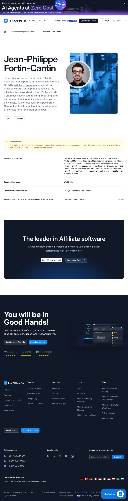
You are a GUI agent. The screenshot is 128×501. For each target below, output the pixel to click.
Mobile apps (9, 405)
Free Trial (105, 21)
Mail (7, 119)
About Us (56, 388)
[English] (86, 479)
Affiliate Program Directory (88, 415)
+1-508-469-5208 (16, 466)
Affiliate (7, 158)
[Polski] (113, 479)
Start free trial (12, 430)
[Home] (5, 31)
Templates (81, 393)
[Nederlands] (109, 479)
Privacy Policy (81, 492)
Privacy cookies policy (100, 492)
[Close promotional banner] (124, 4)
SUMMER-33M (15, 12)
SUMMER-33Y (39, 12)
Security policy (65, 492)
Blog (79, 388)
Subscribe (118, 457)
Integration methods (12, 400)
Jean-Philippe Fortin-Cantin (49, 32)
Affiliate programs (11, 199)
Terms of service (48, 492)
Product (31, 21)
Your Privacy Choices (90, 496)
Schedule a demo (37, 342)
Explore (121, 199)
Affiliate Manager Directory (22, 32)
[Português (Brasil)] (118, 479)
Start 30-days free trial (15, 342)
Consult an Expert (88, 21)
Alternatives (9, 410)
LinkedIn (19, 119)
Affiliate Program (25, 85)
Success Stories (58, 398)
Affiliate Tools (107, 418)
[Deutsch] (82, 479)
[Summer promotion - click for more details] (64, 7)
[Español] (91, 479)
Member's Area (33, 393)
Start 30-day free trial (51, 260)
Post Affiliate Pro (16, 145)
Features (7, 395)
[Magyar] (100, 479)
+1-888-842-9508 (16, 461)
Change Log (32, 398)
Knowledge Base (34, 388)
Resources (43, 21)
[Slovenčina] (122, 479)
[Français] (95, 479)
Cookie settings (66, 496)
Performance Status (35, 404)
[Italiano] (104, 479)
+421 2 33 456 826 (16, 456)
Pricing (7, 390)
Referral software (109, 413)
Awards (55, 393)
